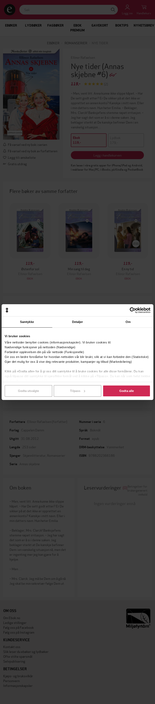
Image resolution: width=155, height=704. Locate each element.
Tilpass (75, 391)
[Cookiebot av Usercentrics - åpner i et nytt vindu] (132, 310)
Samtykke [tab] (27, 322)
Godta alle (126, 391)
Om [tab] (128, 322)
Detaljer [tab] (77, 322)
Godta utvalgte (28, 391)
